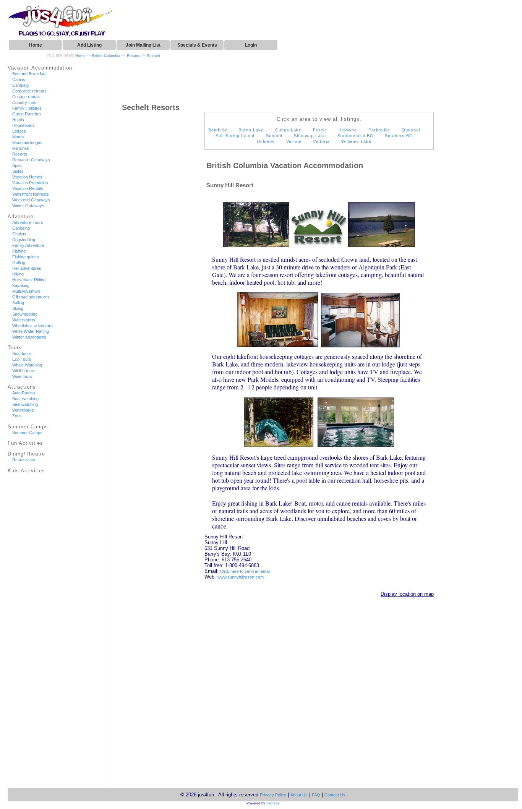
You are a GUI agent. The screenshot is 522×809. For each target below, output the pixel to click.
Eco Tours (21, 359)
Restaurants (23, 459)
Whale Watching (27, 365)
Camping (20, 85)
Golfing (18, 262)
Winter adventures (29, 337)
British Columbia (106, 56)
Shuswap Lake (310, 135)
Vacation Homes (27, 177)
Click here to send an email (245, 571)
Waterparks (23, 410)
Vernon (294, 141)
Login (251, 44)
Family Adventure (28, 245)
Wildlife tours (24, 370)
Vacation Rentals (27, 188)
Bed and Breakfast (29, 73)
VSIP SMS (273, 803)
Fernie (320, 130)
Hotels (18, 119)
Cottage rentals (26, 96)
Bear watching (25, 398)
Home (35, 44)
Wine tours (22, 376)
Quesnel (411, 130)
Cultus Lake (288, 130)
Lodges (19, 131)
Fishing (19, 251)
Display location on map (407, 594)
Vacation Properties (30, 182)
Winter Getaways (28, 205)
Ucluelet (266, 141)
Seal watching (25, 404)
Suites (18, 171)
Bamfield (217, 130)
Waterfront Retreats (30, 194)
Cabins (18, 79)
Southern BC (399, 135)
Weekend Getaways (31, 200)
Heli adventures (26, 268)
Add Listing (89, 44)
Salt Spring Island (235, 135)
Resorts (133, 56)
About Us (299, 795)
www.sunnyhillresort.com (240, 577)
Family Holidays (27, 108)
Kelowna (348, 130)
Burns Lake (251, 130)
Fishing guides (25, 257)
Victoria (321, 141)
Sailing (18, 302)
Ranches (20, 148)
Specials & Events (197, 44)
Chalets (19, 234)
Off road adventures (31, 297)
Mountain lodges (27, 142)
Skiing (17, 308)
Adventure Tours (27, 222)
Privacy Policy (273, 795)
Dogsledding (23, 239)
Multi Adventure (26, 291)
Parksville (379, 130)
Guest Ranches (27, 114)
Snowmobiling (24, 314)
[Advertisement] (36, 631)
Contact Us (334, 795)
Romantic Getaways (31, 159)
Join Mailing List (143, 44)
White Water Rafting (30, 331)
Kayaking (20, 285)
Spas (17, 165)
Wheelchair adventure (32, 325)
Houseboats (23, 125)
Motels (18, 137)
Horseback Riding (28, 279)
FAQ (316, 795)
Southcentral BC (355, 135)
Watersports (23, 320)
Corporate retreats (29, 91)
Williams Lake (356, 141)
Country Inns (24, 102)
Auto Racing (23, 393)
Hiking (18, 274)
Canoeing (21, 228)
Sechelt (153, 56)
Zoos (17, 415)
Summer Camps (27, 432)
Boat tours (21, 353)
